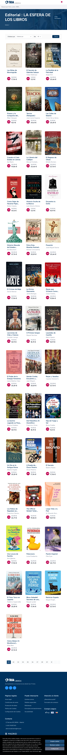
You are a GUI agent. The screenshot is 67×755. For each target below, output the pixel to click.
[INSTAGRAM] (6, 687)
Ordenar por (11, 36)
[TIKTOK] (14, 687)
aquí (40, 751)
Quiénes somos (29, 699)
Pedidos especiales (30, 702)
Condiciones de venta (11, 702)
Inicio (6, 25)
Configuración (55, 748)
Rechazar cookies (54, 745)
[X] (10, 687)
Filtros (56, 36)
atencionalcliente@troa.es (13, 728)
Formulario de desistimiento (33, 708)
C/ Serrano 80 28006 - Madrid (15, 722)
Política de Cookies (10, 708)
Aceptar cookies (54, 741)
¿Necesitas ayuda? (49, 699)
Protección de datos (11, 705)
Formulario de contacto (51, 702)
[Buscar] (64, 7)
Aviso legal (8, 699)
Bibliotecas (28, 705)
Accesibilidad (29, 711)
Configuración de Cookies (13, 711)
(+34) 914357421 (11, 725)
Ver (35, 36)
